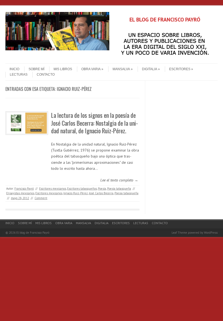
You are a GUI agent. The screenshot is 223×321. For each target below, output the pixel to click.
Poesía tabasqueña (119, 188)
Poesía (102, 188)
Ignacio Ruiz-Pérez (75, 193)
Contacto (46, 74)
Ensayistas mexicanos (20, 193)
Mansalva (121, 69)
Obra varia (91, 69)
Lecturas (18, 74)
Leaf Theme (179, 232)
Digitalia (149, 69)
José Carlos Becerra (101, 193)
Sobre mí (36, 69)
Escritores (179, 69)
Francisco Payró (24, 188)
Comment (41, 198)
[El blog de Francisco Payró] (57, 49)
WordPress (211, 232)
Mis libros (63, 69)
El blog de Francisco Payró (32, 232)
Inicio (14, 69)
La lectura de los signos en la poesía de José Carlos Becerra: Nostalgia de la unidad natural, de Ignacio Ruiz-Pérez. (94, 123)
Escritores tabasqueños (82, 188)
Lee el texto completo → (119, 180)
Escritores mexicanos (52, 188)
